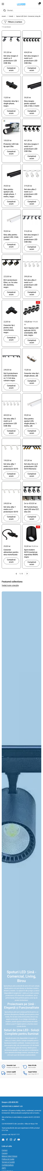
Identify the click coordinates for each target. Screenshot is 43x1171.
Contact (4, 1150)
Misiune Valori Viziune (9, 1156)
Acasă (4, 16)
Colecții (11, 16)
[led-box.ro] (21, 4)
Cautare (4, 1153)
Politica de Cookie (8, 1159)
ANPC (4, 1168)
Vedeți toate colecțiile (10, 585)
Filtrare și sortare (15, 22)
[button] (39, 4)
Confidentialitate (8, 1165)
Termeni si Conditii (8, 1162)
